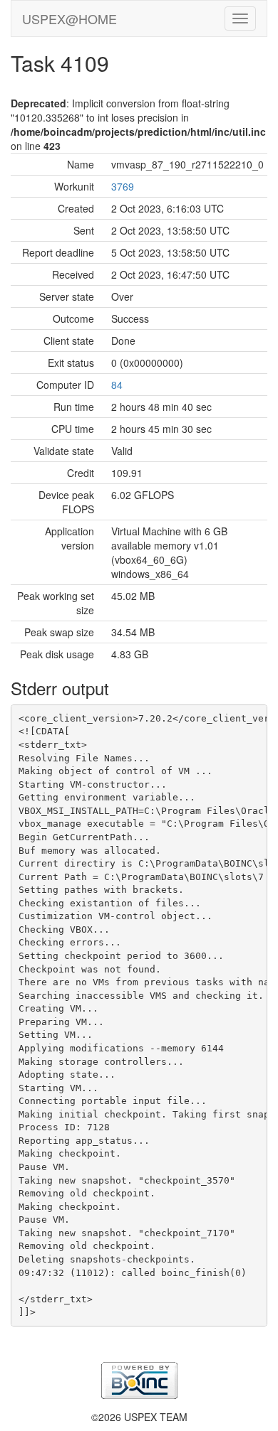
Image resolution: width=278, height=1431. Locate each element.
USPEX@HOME (69, 18)
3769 (122, 186)
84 (117, 384)
